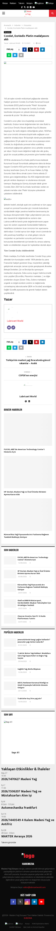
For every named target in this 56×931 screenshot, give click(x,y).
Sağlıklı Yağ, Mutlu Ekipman (29, 669)
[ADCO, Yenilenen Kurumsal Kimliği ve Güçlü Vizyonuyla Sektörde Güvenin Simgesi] (10, 686)
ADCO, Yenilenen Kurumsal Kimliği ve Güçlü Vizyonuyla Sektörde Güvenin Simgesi (33, 685)
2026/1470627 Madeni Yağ (19, 779)
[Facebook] (13, 902)
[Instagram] (27, 902)
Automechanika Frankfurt (19, 807)
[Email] (9, 327)
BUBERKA (28, 918)
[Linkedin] (34, 902)
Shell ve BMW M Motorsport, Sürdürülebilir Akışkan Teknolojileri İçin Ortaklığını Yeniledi (34, 603)
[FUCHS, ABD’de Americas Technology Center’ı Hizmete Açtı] (10, 560)
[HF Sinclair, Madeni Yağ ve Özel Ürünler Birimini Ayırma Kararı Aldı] (10, 574)
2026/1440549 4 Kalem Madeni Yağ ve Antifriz (27, 822)
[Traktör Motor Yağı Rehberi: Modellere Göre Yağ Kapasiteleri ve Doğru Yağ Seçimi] (10, 656)
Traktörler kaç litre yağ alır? (30, 698)
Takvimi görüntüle (8, 842)
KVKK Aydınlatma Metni (40, 924)
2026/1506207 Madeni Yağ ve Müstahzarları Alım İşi (21, 793)
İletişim (30, 3)
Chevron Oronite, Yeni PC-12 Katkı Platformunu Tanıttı (32, 617)
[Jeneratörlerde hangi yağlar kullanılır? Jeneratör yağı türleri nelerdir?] (10, 642)
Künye (5, 3)
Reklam (13, 3)
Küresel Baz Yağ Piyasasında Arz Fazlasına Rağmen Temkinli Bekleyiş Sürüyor (26, 536)
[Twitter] (20, 902)
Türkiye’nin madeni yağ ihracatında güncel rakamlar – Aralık (28, 361)
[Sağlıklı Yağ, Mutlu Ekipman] (10, 672)
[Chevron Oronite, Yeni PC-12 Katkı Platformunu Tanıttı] (10, 619)
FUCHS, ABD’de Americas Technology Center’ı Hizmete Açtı (24, 451)
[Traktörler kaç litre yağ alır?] (10, 701)
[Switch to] (39, 3)
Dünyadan (8, 32)
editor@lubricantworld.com (34, 887)
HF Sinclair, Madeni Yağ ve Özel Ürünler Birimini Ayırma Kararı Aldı (25, 493)
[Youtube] (41, 902)
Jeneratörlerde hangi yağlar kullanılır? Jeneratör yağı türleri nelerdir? (34, 640)
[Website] (13, 327)
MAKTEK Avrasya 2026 (16, 836)
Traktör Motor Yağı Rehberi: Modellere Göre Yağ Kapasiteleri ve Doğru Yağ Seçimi (34, 656)
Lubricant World (14, 43)
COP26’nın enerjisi (28, 376)
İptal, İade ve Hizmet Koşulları (34, 927)
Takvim (21, 3)
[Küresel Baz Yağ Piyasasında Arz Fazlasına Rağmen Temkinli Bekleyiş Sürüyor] (10, 588)
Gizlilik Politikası (15, 927)
